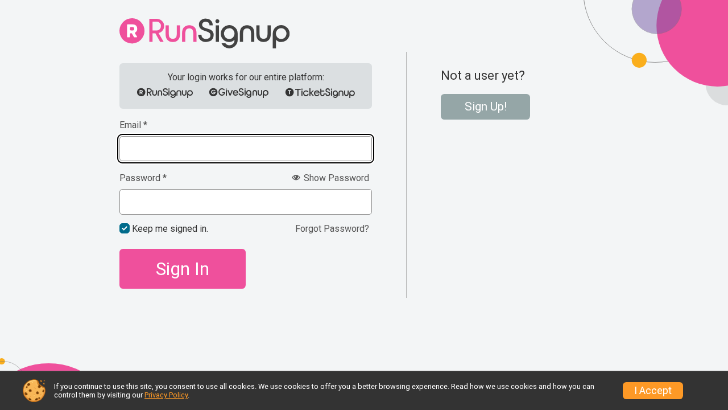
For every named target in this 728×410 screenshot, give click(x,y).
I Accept (653, 390)
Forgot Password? (332, 228)
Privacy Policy (166, 395)
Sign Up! (486, 106)
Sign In (182, 269)
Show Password (335, 178)
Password (143, 178)
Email (133, 125)
